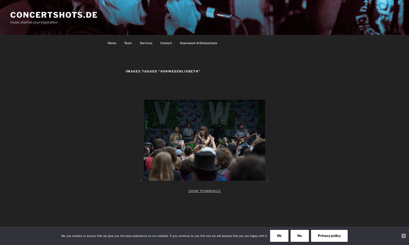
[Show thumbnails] (204, 191)
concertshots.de (54, 15)
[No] (404, 236)
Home (112, 43)
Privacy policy (329, 236)
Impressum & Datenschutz (198, 43)
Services (146, 43)
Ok (279, 236)
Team (128, 43)
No (299, 236)
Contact (166, 43)
